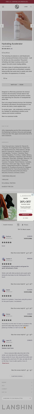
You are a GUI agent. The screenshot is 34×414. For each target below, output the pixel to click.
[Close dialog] (32, 195)
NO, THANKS (25, 218)
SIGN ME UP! (25, 214)
